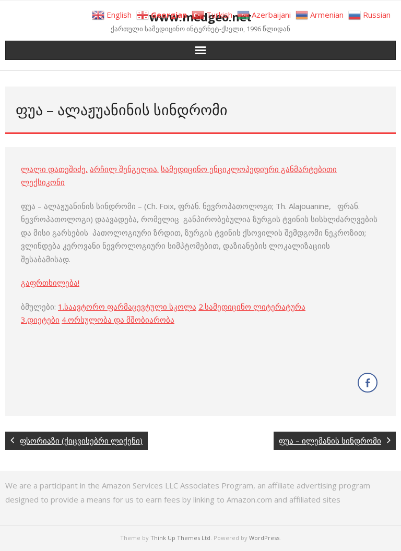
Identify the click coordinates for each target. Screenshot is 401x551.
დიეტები (43, 319)
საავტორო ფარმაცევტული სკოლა (130, 306)
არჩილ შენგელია (123, 169)
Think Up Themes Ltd (180, 538)
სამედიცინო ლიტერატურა (255, 306)
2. (201, 306)
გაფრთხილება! (50, 282)
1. (61, 306)
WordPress (264, 538)
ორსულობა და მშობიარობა (121, 319)
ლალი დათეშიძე (53, 169)
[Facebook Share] (368, 383)
